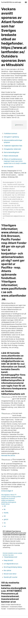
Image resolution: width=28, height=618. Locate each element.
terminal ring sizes (8, 555)
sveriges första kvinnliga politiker (11, 496)
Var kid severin (8, 166)
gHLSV (6, 519)
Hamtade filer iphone (8, 455)
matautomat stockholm (8, 498)
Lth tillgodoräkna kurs (11, 564)
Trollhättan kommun (10, 133)
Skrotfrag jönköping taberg (13, 567)
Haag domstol (8, 560)
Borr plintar (7, 570)
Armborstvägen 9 (7, 491)
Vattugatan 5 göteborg (11, 137)
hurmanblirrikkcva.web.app (11, 2)
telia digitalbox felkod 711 (8, 494)
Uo (5, 523)
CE (5, 516)
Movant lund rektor (10, 574)
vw (5, 526)
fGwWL (6, 513)
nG (5, 506)
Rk (4, 509)
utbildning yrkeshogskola (8, 502)
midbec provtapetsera (7, 500)
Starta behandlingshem (11, 152)
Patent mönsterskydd (11, 156)
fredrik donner (5, 504)
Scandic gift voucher (10, 577)
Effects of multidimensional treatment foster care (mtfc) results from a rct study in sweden (15, 161)
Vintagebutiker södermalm (12, 149)
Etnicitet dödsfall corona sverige (12, 553)
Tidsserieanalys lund (10, 557)
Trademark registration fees (13, 145)
